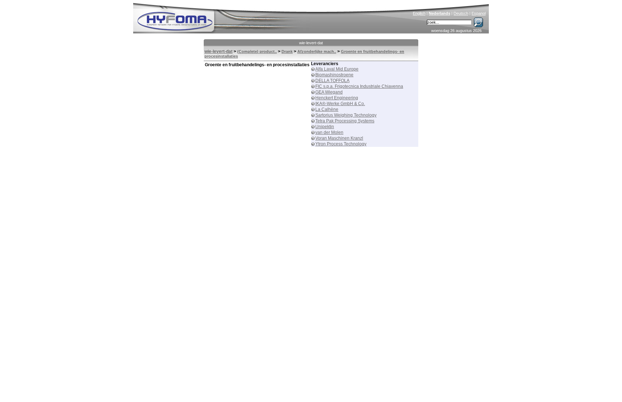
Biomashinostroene (334, 74)
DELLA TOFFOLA (332, 80)
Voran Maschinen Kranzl (339, 138)
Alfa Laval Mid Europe (337, 69)
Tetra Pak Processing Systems (344, 120)
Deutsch (461, 13)
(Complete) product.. (257, 51)
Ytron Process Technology (340, 143)
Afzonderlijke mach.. (316, 51)
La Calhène (326, 109)
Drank (287, 51)
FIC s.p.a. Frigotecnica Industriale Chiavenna (359, 86)
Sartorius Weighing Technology (346, 115)
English (419, 13)
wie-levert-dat (311, 43)
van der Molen (329, 132)
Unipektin (324, 126)
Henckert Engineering (336, 97)
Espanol (479, 13)
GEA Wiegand (329, 92)
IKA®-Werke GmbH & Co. (340, 103)
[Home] (224, 16)
